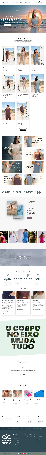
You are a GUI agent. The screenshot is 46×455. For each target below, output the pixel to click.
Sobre (26, 2)
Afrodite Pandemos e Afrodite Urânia (6, 399)
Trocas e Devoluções (16, 442)
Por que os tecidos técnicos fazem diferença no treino (17, 399)
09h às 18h (28, 437)
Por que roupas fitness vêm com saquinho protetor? (28, 399)
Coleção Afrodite (14, 2)
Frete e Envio (15, 444)
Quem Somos (15, 436)
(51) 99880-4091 (38, 437)
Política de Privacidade (16, 438)
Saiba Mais (15, 25)
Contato (14, 446)
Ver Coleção (8, 25)
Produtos (21, 2)
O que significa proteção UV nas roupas (37, 399)
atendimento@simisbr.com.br (39, 440)
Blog (29, 2)
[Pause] (19, 241)
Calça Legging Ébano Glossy (8, 94)
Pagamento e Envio (16, 440)
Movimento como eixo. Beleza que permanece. (26, 428)
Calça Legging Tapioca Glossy (23, 94)
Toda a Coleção (23, 129)
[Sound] (16, 241)
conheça (5, 150)
